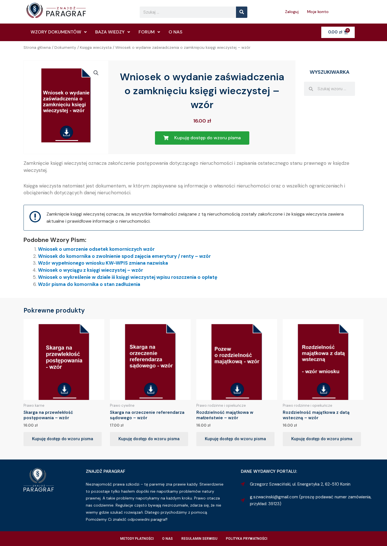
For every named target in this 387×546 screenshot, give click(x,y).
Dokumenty (65, 47)
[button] (96, 73)
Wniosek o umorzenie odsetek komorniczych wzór (96, 249)
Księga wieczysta (96, 47)
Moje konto (318, 11)
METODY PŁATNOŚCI (137, 539)
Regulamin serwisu (199, 539)
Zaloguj (292, 11)
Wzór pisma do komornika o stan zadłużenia (89, 284)
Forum (147, 32)
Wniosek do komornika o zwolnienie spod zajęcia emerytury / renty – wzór (124, 256)
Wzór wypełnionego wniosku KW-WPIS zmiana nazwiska (103, 263)
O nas (175, 32)
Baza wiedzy (110, 32)
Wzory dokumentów (56, 32)
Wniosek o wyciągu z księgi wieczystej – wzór (90, 270)
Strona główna (37, 47)
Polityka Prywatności (246, 539)
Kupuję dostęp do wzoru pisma (62, 438)
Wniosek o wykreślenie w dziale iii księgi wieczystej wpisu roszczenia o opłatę (127, 277)
